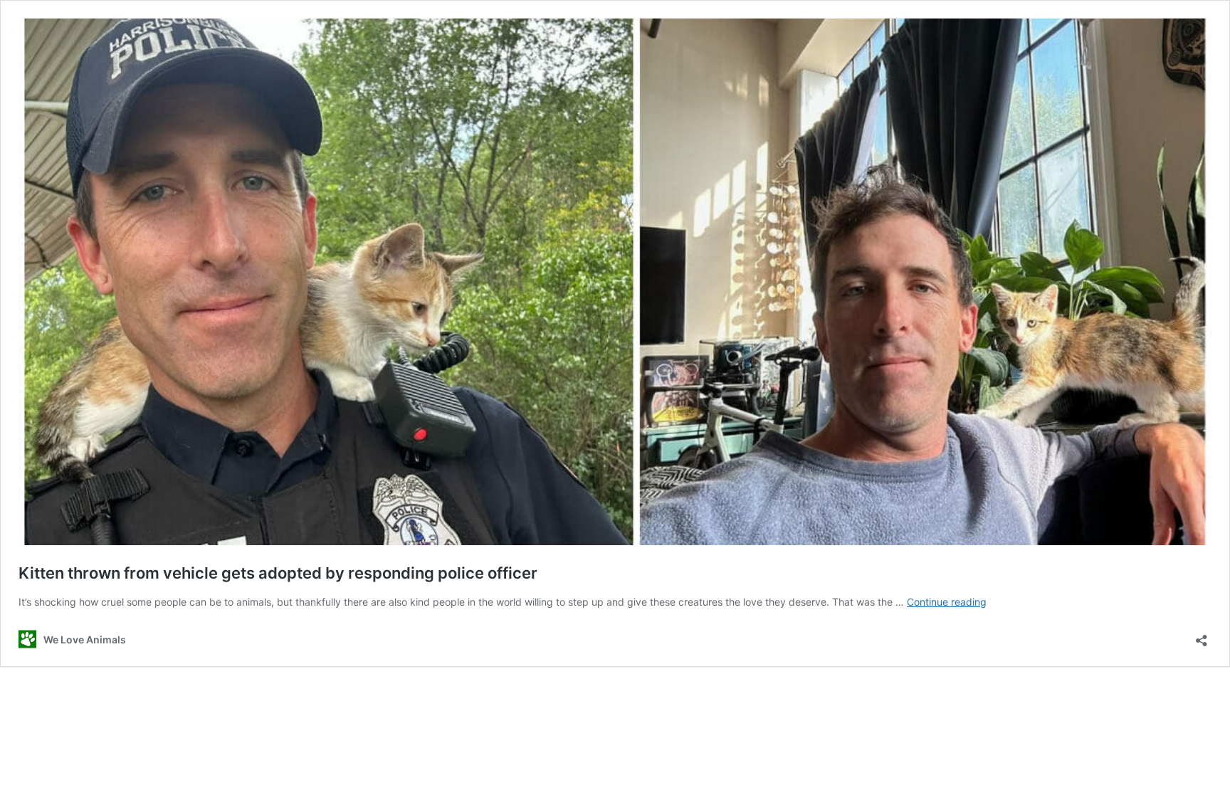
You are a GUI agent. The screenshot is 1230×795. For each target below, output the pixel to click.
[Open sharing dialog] (1201, 636)
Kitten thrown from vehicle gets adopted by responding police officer (278, 573)
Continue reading (947, 602)
